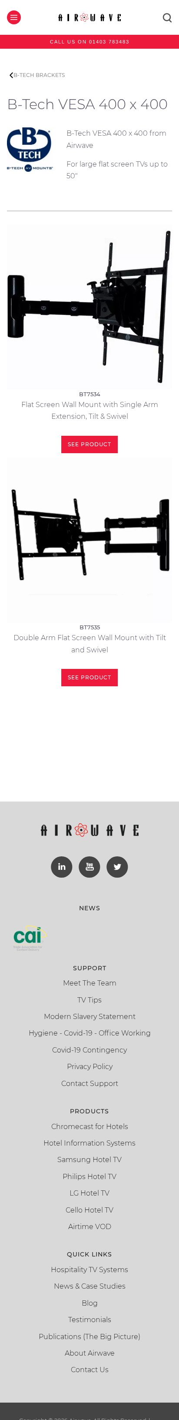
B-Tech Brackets (39, 75)
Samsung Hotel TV (89, 1160)
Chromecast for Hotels (89, 1127)
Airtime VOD (89, 1227)
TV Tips (89, 1000)
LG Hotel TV (89, 1193)
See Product (89, 444)
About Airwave (90, 1353)
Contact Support (89, 1083)
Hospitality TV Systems (89, 1270)
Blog (90, 1303)
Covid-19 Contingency (89, 1050)
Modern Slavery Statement (90, 1016)
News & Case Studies (90, 1286)
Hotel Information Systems (89, 1143)
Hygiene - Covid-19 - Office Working (90, 1033)
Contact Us (90, 1370)
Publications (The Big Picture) (89, 1337)
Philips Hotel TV (89, 1177)
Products (89, 1111)
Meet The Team (89, 983)
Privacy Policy (90, 1066)
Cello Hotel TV (89, 1210)
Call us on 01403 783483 (89, 41)
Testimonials (89, 1320)
